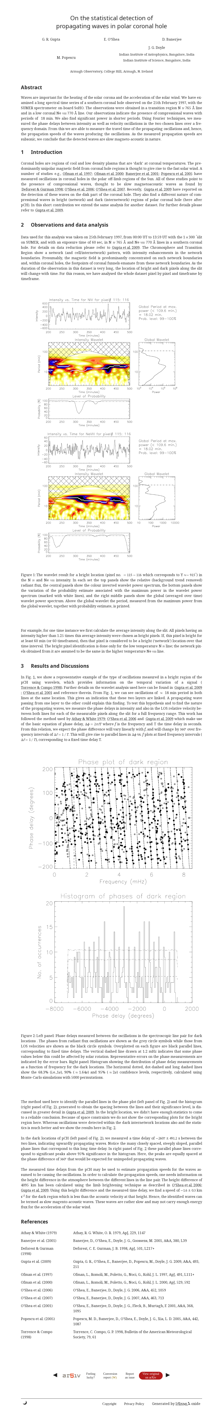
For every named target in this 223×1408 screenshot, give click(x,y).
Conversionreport (110, 1375)
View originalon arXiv (150, 1375)
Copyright (109, 1404)
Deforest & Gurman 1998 (42, 189)
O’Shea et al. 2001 (37, 692)
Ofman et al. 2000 (108, 173)
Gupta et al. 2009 (158, 189)
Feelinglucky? (90, 1375)
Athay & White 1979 (88, 718)
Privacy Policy (134, 1404)
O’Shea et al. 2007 (110, 189)
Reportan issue (130, 1375)
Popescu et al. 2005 (177, 173)
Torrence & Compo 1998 (41, 687)
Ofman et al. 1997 (77, 173)
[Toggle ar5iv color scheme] (25, 1402)
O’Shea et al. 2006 (79, 189)
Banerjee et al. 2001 (142, 173)
